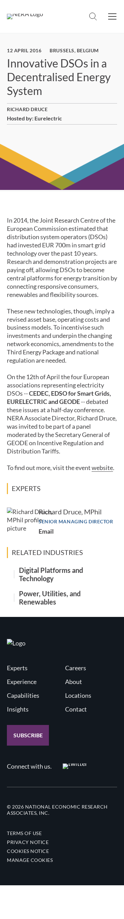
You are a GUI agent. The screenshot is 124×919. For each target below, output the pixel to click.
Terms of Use (24, 833)
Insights (18, 709)
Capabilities (23, 695)
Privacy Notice (28, 842)
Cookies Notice (28, 851)
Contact (76, 709)
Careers (75, 668)
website (102, 467)
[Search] (93, 16)
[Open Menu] (112, 16)
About (73, 681)
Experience (22, 681)
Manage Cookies (30, 860)
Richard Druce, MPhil (70, 511)
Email (46, 531)
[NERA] (25, 16)
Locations (78, 695)
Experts (17, 668)
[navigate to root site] (16, 643)
